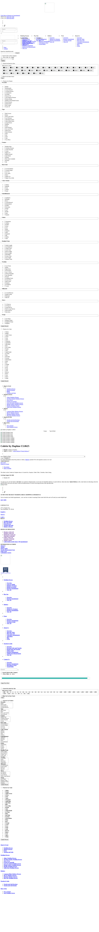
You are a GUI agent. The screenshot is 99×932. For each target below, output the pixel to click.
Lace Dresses (8, 118)
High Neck (8, 269)
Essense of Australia (12, 401)
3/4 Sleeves (8, 305)
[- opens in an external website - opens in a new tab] (49, 12)
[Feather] (3, 747)
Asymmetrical (8, 247)
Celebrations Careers (6, 552)
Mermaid (7, 296)
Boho (6, 115)
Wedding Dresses (11, 389)
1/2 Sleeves (8, 304)
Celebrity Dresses (9, 148)
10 (45, 67)
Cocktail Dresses (9, 91)
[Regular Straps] (5, 780)
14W (24, 70)
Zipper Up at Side (9, 178)
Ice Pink (7, 353)
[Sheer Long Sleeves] (5, 776)
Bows (6, 201)
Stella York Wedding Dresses (14, 407)
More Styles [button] (4, 888)
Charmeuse (8, 221)
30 (12, 70)
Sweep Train (8, 256)
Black (6, 373)
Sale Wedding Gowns (12, 427)
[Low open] (5, 728)
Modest (7, 124)
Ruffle (6, 211)
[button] (24, 36)
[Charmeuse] (3, 744)
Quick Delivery (25, 451)
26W (68, 70)
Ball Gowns (8, 113)
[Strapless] (5, 783)
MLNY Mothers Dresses (13, 412)
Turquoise (7, 341)
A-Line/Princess (9, 292)
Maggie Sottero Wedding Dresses (15, 404)
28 (5, 70)
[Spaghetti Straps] (5, 781)
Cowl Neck (8, 266)
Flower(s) (7, 207)
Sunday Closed (8, 540)
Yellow (7, 332)
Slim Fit (7, 297)
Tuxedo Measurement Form (8, 550)
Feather (7, 205)
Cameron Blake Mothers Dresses (15, 411)
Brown (7, 372)
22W (54, 70)
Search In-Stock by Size (9, 63)
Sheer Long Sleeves (10, 309)
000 (6, 67)
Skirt (6, 133)
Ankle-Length (8, 245)
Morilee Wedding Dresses (13, 405)
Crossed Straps (9, 170)
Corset (6, 151)
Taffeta (7, 237)
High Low (7, 152)
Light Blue (8, 342)
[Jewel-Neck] (4, 762)
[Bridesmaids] (7, 704)
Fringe (6, 208)
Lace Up (7, 171)
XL (36, 73)
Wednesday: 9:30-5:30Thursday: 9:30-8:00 (9, 535)
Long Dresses (8, 122)
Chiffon (7, 223)
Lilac (6, 350)
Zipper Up (7, 176)
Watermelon (8, 359)
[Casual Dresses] (7, 706)
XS (13, 73)
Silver (6, 376)
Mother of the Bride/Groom (12, 100)
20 (75, 67)
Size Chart (3, 462)
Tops (6, 136)
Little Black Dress (9, 119)
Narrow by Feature (7, 81)
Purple (7, 349)
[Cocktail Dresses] (7, 707)
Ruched (7, 160)
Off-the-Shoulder (9, 273)
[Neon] (2, 733)
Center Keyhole (9, 149)
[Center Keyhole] (5, 720)
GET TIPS (3, 500)
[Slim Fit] (4, 769)
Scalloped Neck (9, 278)
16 (63, 67)
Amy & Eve (10, 400)
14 (57, 67)
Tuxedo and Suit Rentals (13, 421)
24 (87, 67)
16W (31, 70)
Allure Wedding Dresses (13, 397)
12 (51, 67)
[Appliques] (4, 738)
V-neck (7, 286)
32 (18, 70)
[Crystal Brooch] (4, 741)
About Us (3, 545)
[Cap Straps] (5, 779)
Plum (6, 361)
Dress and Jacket (9, 116)
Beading (7, 199)
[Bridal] (7, 703)
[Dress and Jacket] (5, 713)
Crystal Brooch (9, 202)
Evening (7, 94)
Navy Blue (8, 347)
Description (6, 467)
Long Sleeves (8, 307)
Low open (7, 173)
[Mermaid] (4, 768)
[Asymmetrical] (4, 753)
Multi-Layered (8, 154)
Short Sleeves (8, 310)
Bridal (6, 86)
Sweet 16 (7, 106)
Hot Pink (7, 356)
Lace (6, 210)
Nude (6, 369)
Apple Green (8, 335)
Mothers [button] (6, 604)
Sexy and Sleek (9, 129)
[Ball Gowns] (5, 710)
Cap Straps (8, 318)
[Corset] (5, 721)
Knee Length (8, 253)
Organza (7, 230)
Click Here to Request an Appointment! (10, 15)
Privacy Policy (4, 548)
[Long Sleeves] (5, 775)
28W (76, 70)
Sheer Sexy (8, 130)
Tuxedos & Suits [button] (8, 643)
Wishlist (2, 547)
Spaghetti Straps (9, 321)
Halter (6, 267)
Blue (6, 345)
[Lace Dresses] (5, 714)
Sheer (6, 175)
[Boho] (5, 711)
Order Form (4, 551)
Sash (6, 213)
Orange (7, 364)
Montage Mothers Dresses (13, 414)
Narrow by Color (7, 329)
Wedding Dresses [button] (8, 580)
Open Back (8, 155)
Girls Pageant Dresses (10, 97)
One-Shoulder (8, 275)
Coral (6, 366)
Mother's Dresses (8, 526)
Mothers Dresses (11, 390)
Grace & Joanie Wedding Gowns (15, 403)
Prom (8, 391)
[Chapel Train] (4, 754)
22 (81, 67)
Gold (6, 370)
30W (83, 70)
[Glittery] (2, 731)
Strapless (7, 283)
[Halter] (4, 759)
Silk (6, 235)
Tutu (6, 138)
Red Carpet (8, 105)
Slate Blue (7, 344)
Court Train (8, 250)
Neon (6, 188)
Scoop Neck (8, 280)
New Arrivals (10, 425)
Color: (2, 458)
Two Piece (7, 139)
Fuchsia (7, 358)
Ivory (6, 367)
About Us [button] (6, 627)
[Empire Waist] (4, 766)
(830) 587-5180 (10, 17)
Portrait (7, 276)
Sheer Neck (8, 281)
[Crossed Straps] (5, 725)
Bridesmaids (8, 88)
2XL (42, 73)
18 (69, 67)
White (6, 378)
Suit (6, 135)
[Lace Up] (5, 726)
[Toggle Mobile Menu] (1, 574)
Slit (6, 162)
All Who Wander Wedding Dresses (15, 398)
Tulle (6, 238)
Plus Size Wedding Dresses (13, 415)
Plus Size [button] (6, 594)
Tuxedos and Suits (11, 393)
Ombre (7, 189)
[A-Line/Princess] (4, 765)
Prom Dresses (8, 102)
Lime (6, 338)
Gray (6, 375)
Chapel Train (8, 248)
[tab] (51, 389)
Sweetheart (8, 284)
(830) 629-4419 (10, 18)
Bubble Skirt (8, 146)
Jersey (6, 226)
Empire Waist (8, 294)
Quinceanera (8, 103)
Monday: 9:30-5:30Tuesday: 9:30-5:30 (9, 532)
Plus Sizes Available (10, 159)
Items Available (7, 468)
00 (12, 67)
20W (46, 70)
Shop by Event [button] (4, 845)
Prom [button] (5, 616)
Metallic (7, 186)
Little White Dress (9, 121)
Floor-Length (8, 251)
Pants (6, 125)
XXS (6, 73)
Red (6, 362)
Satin (6, 232)
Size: (2, 456)
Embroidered (8, 204)
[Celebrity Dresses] (5, 718)
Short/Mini (8, 254)
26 (93, 67)
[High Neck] (4, 761)
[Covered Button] (5, 724)
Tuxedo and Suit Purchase (13, 420)
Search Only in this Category (9, 55)
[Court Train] (4, 755)
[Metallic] (2, 732)
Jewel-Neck (8, 270)
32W (90, 70)
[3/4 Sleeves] (5, 773)
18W (39, 70)
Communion (8, 93)
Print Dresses (8, 127)
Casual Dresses (9, 89)
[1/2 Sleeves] (5, 772)
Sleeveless (7, 312)
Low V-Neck (8, 272)
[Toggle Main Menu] (1, 33)
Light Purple (8, 352)
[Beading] (4, 739)
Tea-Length (8, 257)
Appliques (7, 197)
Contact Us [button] (7, 659)
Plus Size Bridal (8, 522)
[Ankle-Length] (4, 751)
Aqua (6, 339)
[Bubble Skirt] (5, 717)
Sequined (7, 234)
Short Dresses (8, 132)
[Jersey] (3, 748)
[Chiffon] (3, 746)
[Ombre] (2, 735)
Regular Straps (8, 320)
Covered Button (9, 168)
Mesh (6, 229)
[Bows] (4, 740)
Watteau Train (8, 259)
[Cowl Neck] (4, 758)
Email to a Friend (5, 464)
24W (61, 70)
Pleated (7, 157)
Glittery (7, 184)
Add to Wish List (5, 461)
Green (6, 336)
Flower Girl (8, 96)
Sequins (7, 214)
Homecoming (8, 99)
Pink (6, 355)
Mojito (7, 333)
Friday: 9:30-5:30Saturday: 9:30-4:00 (9, 538)
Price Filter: (6, 57)
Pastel (6, 191)
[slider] (88, 678)
